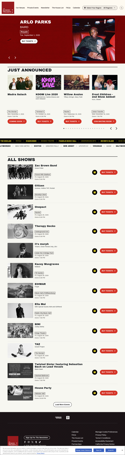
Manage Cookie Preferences (83, 450)
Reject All (98, 450)
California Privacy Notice (104, 444)
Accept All (111, 450)
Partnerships (77, 444)
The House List (58, 8)
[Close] (122, 450)
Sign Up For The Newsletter (37, 438)
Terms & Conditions (102, 438)
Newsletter (45, 8)
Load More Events (62, 405)
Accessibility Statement (104, 441)
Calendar (76, 8)
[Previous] (9, 58)
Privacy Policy (100, 435)
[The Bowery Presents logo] (8, 8)
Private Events (33, 8)
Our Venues (20, 8)
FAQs (68, 8)
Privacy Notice (40, 453)
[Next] (15, 58)
